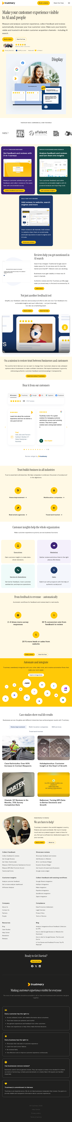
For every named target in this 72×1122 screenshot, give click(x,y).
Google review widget (42, 871)
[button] (69, 3)
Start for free (21, 39)
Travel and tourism (36, 731)
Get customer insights (48, 190)
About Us (5, 907)
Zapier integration (41, 896)
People (4, 916)
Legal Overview (40, 910)
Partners (4, 913)
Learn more (39, 288)
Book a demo (8, 39)
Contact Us (5, 910)
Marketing (54, 552)
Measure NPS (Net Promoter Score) (13, 868)
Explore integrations (36, 675)
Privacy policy (36, 1113)
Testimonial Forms (8, 871)
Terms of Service (41, 916)
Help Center (6, 932)
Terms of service (36, 1117)
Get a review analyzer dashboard (12, 884)
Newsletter (5, 935)
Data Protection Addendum (44, 907)
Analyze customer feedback (11, 881)
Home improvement (18, 727)
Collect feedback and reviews (14, 190)
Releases (5, 938)
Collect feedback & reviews (10, 856)
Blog (3, 926)
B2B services (56, 727)
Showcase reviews (28, 242)
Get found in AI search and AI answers (47, 868)
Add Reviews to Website (43, 859)
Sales (54, 577)
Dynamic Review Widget (43, 865)
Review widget (30, 456)
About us (51, 842)
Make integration (41, 887)
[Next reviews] (66, 427)
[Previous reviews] (5, 427)
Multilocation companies (53, 497)
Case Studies (6, 929)
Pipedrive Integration (42, 890)
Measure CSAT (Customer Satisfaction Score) (16, 865)
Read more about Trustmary (36, 376)
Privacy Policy (40, 913)
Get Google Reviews (8, 859)
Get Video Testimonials (9, 862)
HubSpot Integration (42, 884)
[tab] (24, 449)
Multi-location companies (38, 727)
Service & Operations (18, 577)
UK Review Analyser (8, 887)
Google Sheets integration (44, 881)
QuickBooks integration (43, 893)
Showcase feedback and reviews (46, 856)
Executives (18, 552)
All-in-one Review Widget (44, 862)
